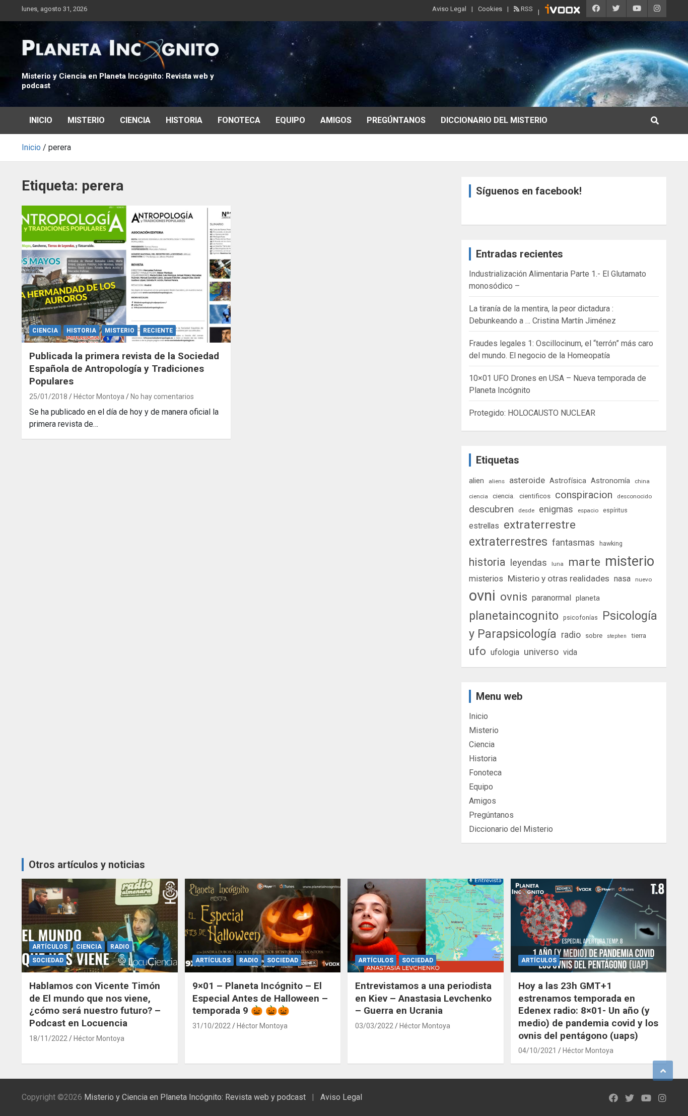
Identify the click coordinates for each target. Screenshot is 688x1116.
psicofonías (580, 617)
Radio (119, 946)
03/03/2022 (374, 1026)
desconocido (634, 496)
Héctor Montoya (99, 396)
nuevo (643, 579)
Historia (184, 120)
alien (476, 480)
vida (570, 652)
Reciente (158, 330)
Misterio (86, 120)
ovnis (513, 596)
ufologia (505, 652)
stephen (617, 636)
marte (584, 562)
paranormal (551, 598)
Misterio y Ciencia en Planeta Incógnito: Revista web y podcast (195, 1097)
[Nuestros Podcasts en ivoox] (562, 10)
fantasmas (573, 542)
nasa (622, 578)
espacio (588, 510)
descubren (491, 509)
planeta (588, 598)
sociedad (47, 960)
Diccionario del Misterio (494, 120)
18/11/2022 (48, 1038)
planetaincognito (514, 616)
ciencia (478, 496)
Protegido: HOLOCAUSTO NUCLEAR (532, 413)
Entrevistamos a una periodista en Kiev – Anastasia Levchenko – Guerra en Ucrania (423, 998)
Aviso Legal (449, 9)
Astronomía (610, 480)
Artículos (49, 946)
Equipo (290, 120)
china (642, 481)
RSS (526, 9)
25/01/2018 (48, 396)
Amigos (336, 120)
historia (487, 562)
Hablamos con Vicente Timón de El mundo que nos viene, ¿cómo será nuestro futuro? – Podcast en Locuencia (95, 1004)
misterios (486, 578)
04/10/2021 (537, 1050)
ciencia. (504, 496)
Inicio (40, 120)
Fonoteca (239, 120)
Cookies (490, 9)
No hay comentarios (162, 396)
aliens (497, 481)
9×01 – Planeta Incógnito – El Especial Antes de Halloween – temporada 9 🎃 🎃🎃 (260, 998)
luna (558, 563)
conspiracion (583, 495)
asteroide (527, 480)
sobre (593, 635)
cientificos (535, 496)
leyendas (528, 562)
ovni (482, 595)
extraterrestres (508, 542)
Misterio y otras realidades (558, 578)
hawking (611, 543)
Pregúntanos (396, 120)
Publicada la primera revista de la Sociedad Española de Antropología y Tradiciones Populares (124, 368)
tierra (638, 635)
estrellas (484, 526)
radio (571, 634)
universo (541, 651)
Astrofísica (567, 480)
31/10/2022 (211, 1026)
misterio (629, 561)
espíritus (615, 510)
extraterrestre (540, 525)
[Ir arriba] (663, 1071)
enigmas (556, 509)
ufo (477, 651)
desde (526, 510)
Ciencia (135, 120)
